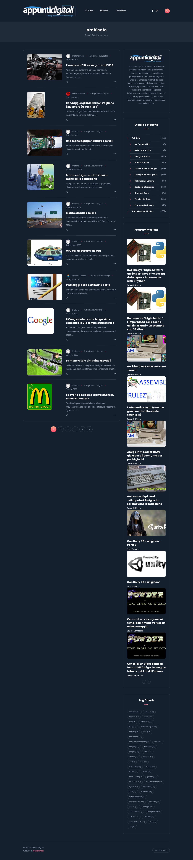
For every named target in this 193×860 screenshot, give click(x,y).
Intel (148, 752)
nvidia (147, 772)
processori (135, 782)
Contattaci (121, 10)
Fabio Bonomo (133, 549)
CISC (146, 732)
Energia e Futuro (142, 156)
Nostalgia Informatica (144, 187)
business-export (149, 727)
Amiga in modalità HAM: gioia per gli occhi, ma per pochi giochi (144, 455)
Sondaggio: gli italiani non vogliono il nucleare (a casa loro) (90, 104)
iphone (148, 757)
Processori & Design (144, 205)
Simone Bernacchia (135, 631)
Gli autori (89, 10)
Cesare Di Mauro (134, 285)
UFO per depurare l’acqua (83, 251)
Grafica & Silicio (141, 162)
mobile (150, 767)
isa (132, 762)
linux (143, 762)
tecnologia (147, 807)
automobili (146, 722)
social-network (136, 802)
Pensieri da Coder (142, 199)
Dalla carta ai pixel (142, 150)
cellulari (133, 732)
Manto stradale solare (81, 213)
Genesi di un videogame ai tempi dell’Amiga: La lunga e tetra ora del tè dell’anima (146, 667)
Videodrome (135, 812)
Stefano (75, 132)
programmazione (154, 782)
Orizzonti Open (141, 193)
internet (133, 757)
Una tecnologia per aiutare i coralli (89, 141)
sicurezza (146, 792)
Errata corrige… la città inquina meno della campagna (87, 177)
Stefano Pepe (78, 56)
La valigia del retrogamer (145, 175)
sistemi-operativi (137, 797)
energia (134, 747)
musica (133, 772)
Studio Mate (38, 851)
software (154, 802)
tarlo (132, 807)
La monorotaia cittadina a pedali (88, 360)
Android (134, 717)
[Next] (149, 682)
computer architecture (139, 742)
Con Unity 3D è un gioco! (143, 582)
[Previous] (144, 682)
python (133, 787)
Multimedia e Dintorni (144, 181)
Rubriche (104, 10)
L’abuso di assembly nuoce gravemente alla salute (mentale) (145, 411)
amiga (149, 712)
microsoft (135, 767)
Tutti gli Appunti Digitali (98, 56)
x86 (132, 827)
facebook (149, 747)
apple (148, 717)
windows (149, 817)
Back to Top (162, 850)
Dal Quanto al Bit (142, 144)
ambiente (134, 712)
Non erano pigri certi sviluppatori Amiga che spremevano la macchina (144, 500)
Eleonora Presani (79, 276)
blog (132, 727)
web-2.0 (134, 817)
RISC (132, 792)
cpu (157, 742)
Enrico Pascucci (78, 94)
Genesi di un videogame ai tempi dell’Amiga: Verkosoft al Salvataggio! (146, 622)
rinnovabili (149, 787)
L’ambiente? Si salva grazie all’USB (89, 65)
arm (132, 722)
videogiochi (153, 812)
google (134, 752)
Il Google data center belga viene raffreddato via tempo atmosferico (90, 321)
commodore (135, 737)
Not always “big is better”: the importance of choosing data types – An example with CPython (146, 275)
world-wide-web (137, 822)
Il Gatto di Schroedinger (100, 276)
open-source (135, 777)
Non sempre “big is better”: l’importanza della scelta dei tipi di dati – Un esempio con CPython (145, 323)
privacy (151, 777)
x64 (153, 822)
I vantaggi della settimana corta (88, 285)
